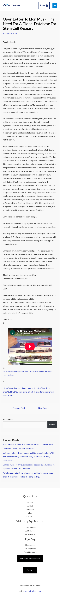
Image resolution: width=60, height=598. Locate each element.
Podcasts (30, 509)
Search (52, 424)
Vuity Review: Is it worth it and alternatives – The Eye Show (28, 444)
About (30, 506)
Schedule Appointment (30, 558)
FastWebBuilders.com (33, 591)
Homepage (30, 545)
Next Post (44, 408)
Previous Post (17, 408)
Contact (30, 516)
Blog (30, 513)
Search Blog (8, 419)
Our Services (30, 531)
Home (30, 502)
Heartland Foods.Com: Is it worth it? (18, 448)
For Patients (30, 534)
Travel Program (30, 552)
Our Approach (30, 548)
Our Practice (30, 527)
